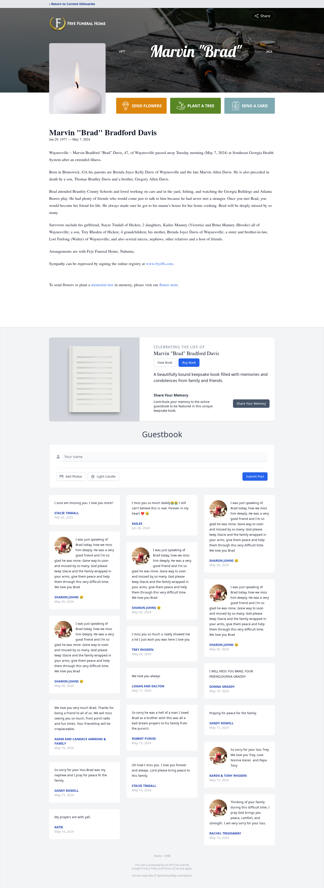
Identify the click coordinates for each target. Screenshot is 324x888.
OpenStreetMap (167, 875)
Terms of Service (174, 868)
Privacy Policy (149, 868)
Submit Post (255, 476)
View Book (164, 362)
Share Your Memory (251, 403)
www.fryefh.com (159, 263)
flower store (168, 284)
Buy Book (189, 362)
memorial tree (102, 284)
